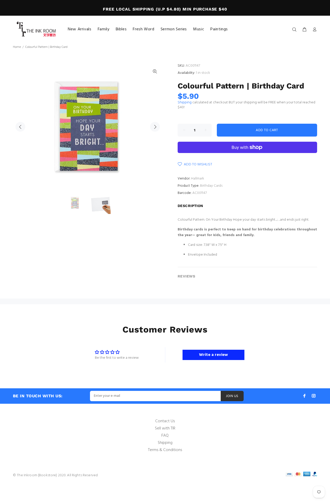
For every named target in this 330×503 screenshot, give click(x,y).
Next (155, 127)
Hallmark (197, 179)
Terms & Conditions (165, 450)
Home (17, 47)
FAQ (165, 435)
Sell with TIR (165, 428)
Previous (20, 127)
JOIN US (232, 396)
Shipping (185, 102)
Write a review (213, 355)
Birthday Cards (211, 186)
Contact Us (165, 421)
